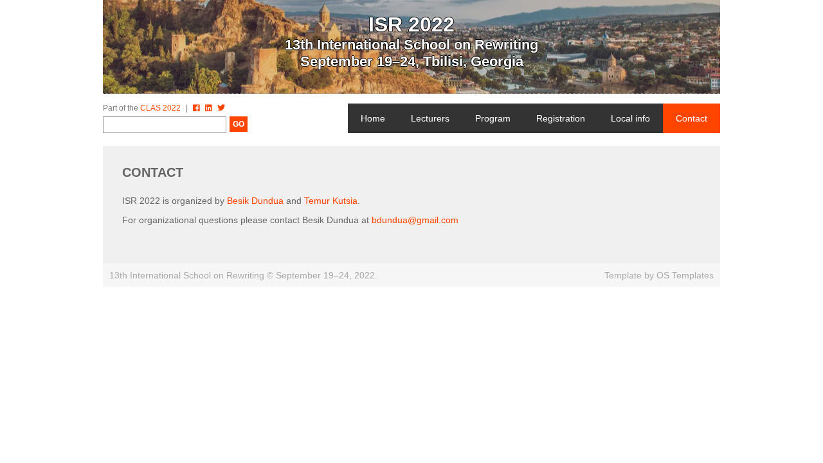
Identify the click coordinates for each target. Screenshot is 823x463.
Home (373, 118)
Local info (630, 118)
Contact (691, 118)
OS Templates (685, 275)
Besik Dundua (255, 200)
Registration (560, 118)
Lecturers (430, 118)
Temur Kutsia (330, 200)
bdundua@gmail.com (415, 220)
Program (493, 118)
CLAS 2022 (160, 108)
